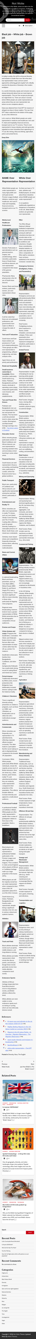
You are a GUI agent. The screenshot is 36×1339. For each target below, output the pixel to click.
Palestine (4, 1295)
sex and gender (5, 1307)
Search (4, 1230)
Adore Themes (12, 1336)
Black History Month (7, 1279)
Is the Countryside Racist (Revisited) (11, 1241)
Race (16, 1054)
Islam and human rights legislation (10, 1288)
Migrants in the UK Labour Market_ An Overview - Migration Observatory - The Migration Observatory (18, 1034)
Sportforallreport (12, 1045)
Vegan (3, 1320)
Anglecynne (5, 1273)
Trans (3, 1314)
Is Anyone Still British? (10, 1107)
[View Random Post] (19, 25)
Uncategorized (5, 1317)
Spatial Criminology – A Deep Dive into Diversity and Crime (16, 1155)
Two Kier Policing (6, 1251)
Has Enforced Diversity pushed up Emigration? (14, 1206)
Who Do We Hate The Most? (9, 1247)
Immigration (12, 1103)
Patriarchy (4, 1298)
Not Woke (18, 3)
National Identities (22, 1103)
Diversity (11, 1054)
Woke (3, 1323)
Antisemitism (5, 1276)
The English (22, 1054)
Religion (4, 1304)
